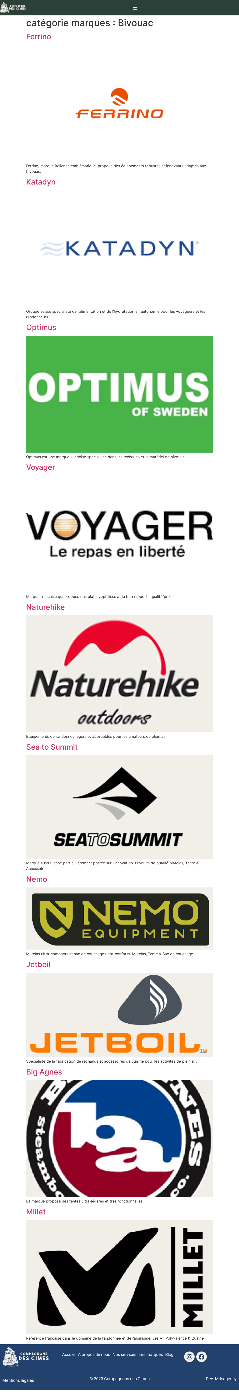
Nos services (124, 1354)
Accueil (69, 1354)
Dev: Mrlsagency (221, 1378)
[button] (135, 7)
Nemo (36, 879)
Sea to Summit (52, 747)
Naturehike (45, 607)
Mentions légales (18, 1380)
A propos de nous (94, 1354)
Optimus (41, 327)
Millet (36, 1211)
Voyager (40, 467)
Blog (169, 1354)
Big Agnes (44, 1071)
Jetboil (38, 964)
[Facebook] (201, 1356)
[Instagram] (189, 1356)
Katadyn (41, 181)
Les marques (151, 1354)
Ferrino (38, 36)
